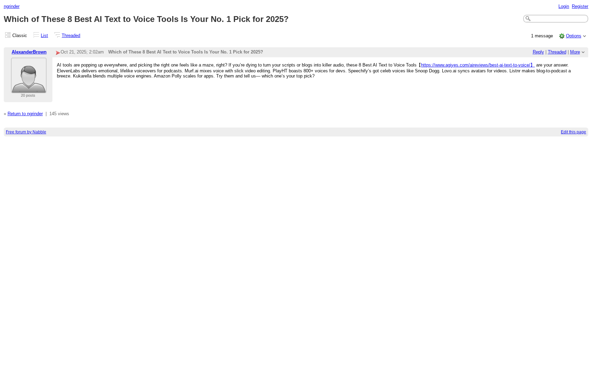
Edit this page (573, 132)
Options (573, 35)
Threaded (71, 35)
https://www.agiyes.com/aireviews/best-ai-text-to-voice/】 (478, 65)
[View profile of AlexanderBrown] (29, 89)
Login (563, 6)
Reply (538, 52)
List (44, 35)
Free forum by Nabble (26, 132)
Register (580, 6)
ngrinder (12, 6)
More (575, 52)
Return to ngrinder (25, 113)
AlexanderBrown (29, 52)
